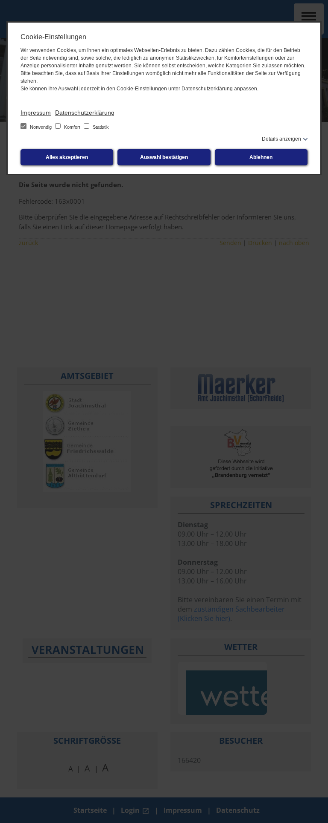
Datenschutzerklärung (84, 112)
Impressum (35, 112)
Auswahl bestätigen (164, 157)
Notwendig (41, 127)
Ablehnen (260, 157)
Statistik (100, 127)
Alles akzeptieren (67, 157)
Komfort (72, 127)
